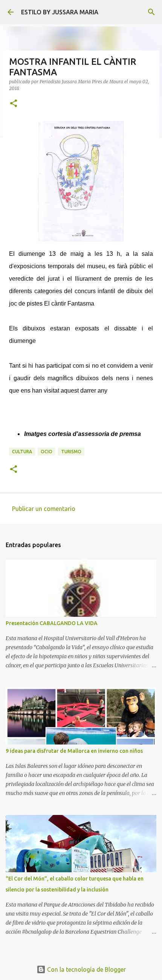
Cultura (22, 451)
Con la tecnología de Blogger (86, 969)
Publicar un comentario (43, 508)
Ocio (46, 451)
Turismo (71, 451)
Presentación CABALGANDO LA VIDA (52, 623)
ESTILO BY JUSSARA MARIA (59, 12)
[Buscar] (151, 12)
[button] (13, 104)
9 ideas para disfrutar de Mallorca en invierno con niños (74, 751)
